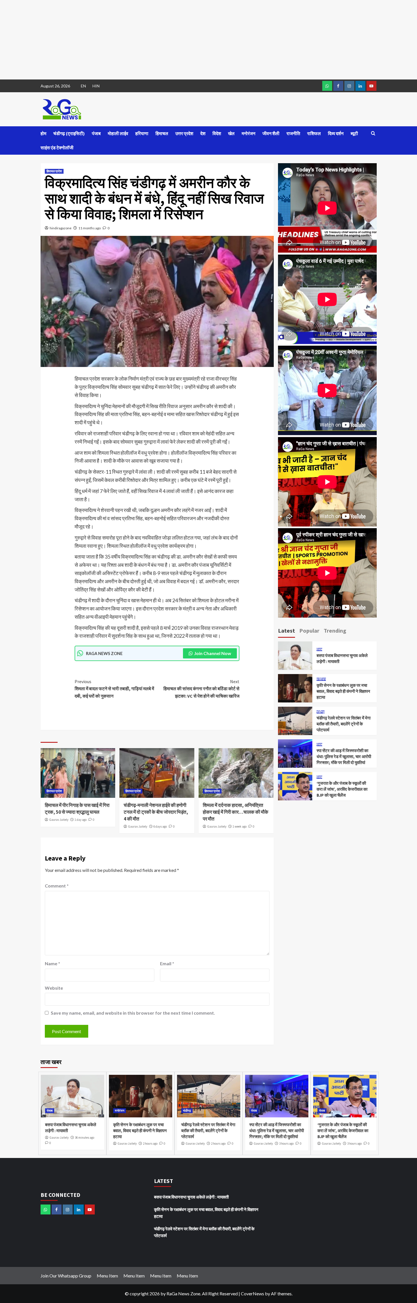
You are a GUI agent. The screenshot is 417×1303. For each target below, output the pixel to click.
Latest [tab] (286, 630)
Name (52, 963)
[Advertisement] (170, 39)
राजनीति (293, 133)
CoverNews (252, 1293)
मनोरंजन (248, 133)
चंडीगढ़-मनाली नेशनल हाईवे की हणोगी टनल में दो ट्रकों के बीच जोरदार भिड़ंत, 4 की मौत (156, 812)
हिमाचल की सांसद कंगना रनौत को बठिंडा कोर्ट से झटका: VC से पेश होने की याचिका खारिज (201, 689)
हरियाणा (141, 133)
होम (43, 133)
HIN (96, 85)
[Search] (373, 134)
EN (83, 85)
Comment (57, 885)
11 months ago (89, 228)
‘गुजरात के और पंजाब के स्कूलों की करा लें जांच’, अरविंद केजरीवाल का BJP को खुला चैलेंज (342, 789)
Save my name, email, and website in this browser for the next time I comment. (133, 1012)
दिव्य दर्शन (336, 133)
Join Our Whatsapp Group (66, 1275)
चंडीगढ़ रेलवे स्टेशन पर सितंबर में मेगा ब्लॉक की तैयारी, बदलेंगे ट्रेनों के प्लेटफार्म (343, 724)
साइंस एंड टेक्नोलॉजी (57, 147)
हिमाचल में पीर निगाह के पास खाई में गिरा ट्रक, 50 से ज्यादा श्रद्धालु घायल (77, 808)
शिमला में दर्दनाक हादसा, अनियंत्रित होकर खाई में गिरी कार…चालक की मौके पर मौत (235, 812)
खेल (231, 133)
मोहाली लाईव (118, 133)
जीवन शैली (270, 133)
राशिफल (314, 133)
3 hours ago (286, 1143)
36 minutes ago (84, 1138)
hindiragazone (60, 228)
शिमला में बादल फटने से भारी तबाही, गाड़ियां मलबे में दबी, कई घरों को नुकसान (114, 689)
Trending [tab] (335, 630)
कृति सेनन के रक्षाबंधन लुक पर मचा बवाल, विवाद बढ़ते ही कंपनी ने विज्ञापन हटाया (343, 691)
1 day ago (81, 820)
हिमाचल (161, 133)
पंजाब (96, 133)
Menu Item (107, 1275)
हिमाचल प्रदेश (54, 171)
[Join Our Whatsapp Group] (327, 86)
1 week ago (240, 826)
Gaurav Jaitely (58, 820)
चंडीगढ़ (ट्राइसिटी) (69, 133)
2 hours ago (150, 1143)
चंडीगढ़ (321, 712)
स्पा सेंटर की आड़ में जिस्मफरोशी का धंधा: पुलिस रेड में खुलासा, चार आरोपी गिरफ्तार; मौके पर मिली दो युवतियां (344, 756)
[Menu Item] (338, 86)
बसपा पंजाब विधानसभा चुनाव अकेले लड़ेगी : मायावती (191, 1196)
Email (167, 963)
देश (202, 133)
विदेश (216, 133)
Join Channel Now (212, 653)
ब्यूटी (354, 133)
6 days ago (160, 826)
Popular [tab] (309, 630)
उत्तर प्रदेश (184, 133)
